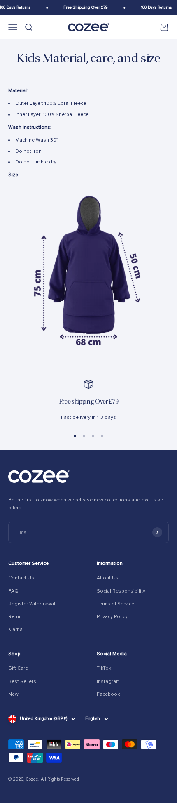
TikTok (104, 668)
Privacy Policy (112, 617)
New (13, 694)
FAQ (13, 591)
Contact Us (21, 578)
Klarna (15, 629)
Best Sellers (22, 681)
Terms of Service (115, 604)
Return (15, 617)
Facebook (108, 694)
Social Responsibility (121, 591)
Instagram (108, 681)
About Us (108, 578)
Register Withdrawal (31, 604)
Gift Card (18, 668)
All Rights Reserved (60, 779)
